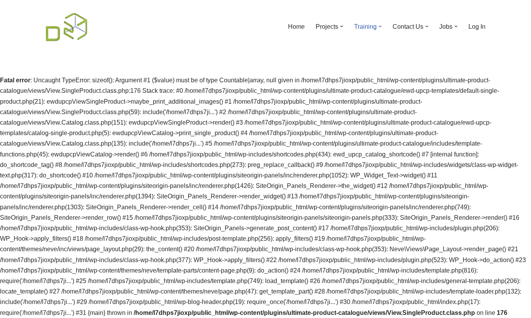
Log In (477, 26)
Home (296, 26)
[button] (341, 26)
